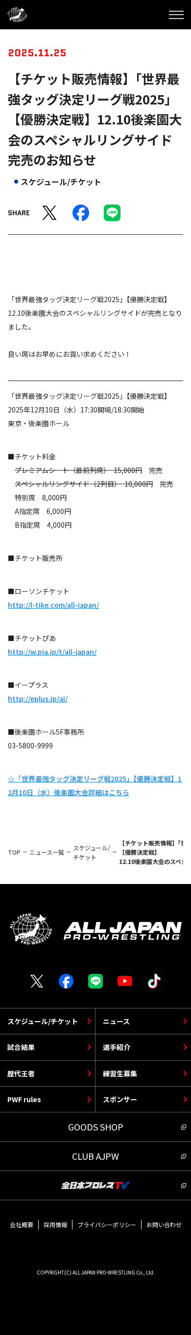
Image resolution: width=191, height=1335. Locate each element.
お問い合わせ (164, 1224)
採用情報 (55, 1224)
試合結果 (21, 1047)
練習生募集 (120, 1073)
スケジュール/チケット (42, 1021)
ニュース (116, 1021)
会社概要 (21, 1224)
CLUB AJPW (95, 1156)
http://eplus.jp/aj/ (38, 698)
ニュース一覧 (46, 852)
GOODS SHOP (95, 1126)
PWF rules (24, 1099)
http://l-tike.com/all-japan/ (53, 605)
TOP (14, 852)
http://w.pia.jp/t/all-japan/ (52, 652)
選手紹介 (116, 1047)
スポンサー (120, 1099)
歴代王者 (21, 1073)
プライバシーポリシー (106, 1224)
